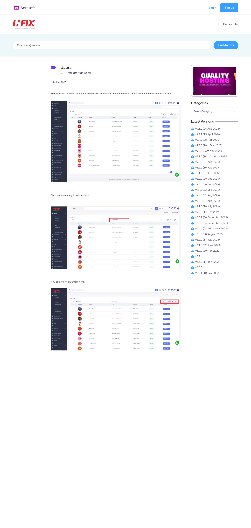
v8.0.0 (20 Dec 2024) (207, 178)
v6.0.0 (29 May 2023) (207, 250)
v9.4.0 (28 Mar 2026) (207, 139)
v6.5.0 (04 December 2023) (211, 223)
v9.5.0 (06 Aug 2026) (207, 128)
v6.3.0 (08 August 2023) (209, 234)
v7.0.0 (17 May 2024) (207, 212)
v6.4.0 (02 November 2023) (211, 228)
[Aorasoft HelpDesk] (41, 24)
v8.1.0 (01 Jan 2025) (207, 173)
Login (212, 7)
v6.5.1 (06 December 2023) (211, 217)
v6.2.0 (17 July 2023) (207, 239)
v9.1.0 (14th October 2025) (211, 156)
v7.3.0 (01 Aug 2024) (207, 195)
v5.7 (197, 256)
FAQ (236, 24)
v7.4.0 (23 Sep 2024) (207, 189)
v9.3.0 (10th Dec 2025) (208, 145)
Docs (226, 24)
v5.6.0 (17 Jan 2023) (207, 261)
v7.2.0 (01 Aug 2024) (207, 200)
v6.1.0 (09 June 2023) (208, 245)
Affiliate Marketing (79, 72)
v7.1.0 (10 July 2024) (207, 206)
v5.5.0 (198, 267)
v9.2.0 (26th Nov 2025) (208, 150)
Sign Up (229, 7)
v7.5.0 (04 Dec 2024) (207, 184)
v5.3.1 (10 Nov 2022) (207, 272)
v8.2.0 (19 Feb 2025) (207, 167)
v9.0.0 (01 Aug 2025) (207, 162)
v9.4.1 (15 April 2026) (207, 134)
